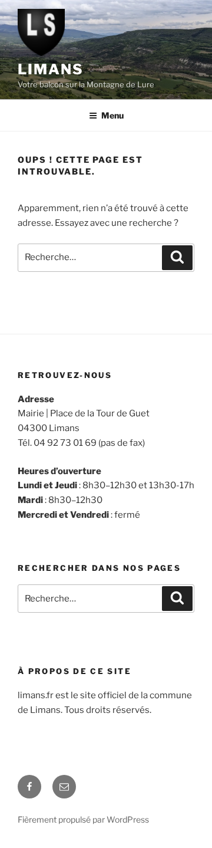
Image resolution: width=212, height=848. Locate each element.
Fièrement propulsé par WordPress (83, 819)
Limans (51, 69)
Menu (112, 115)
